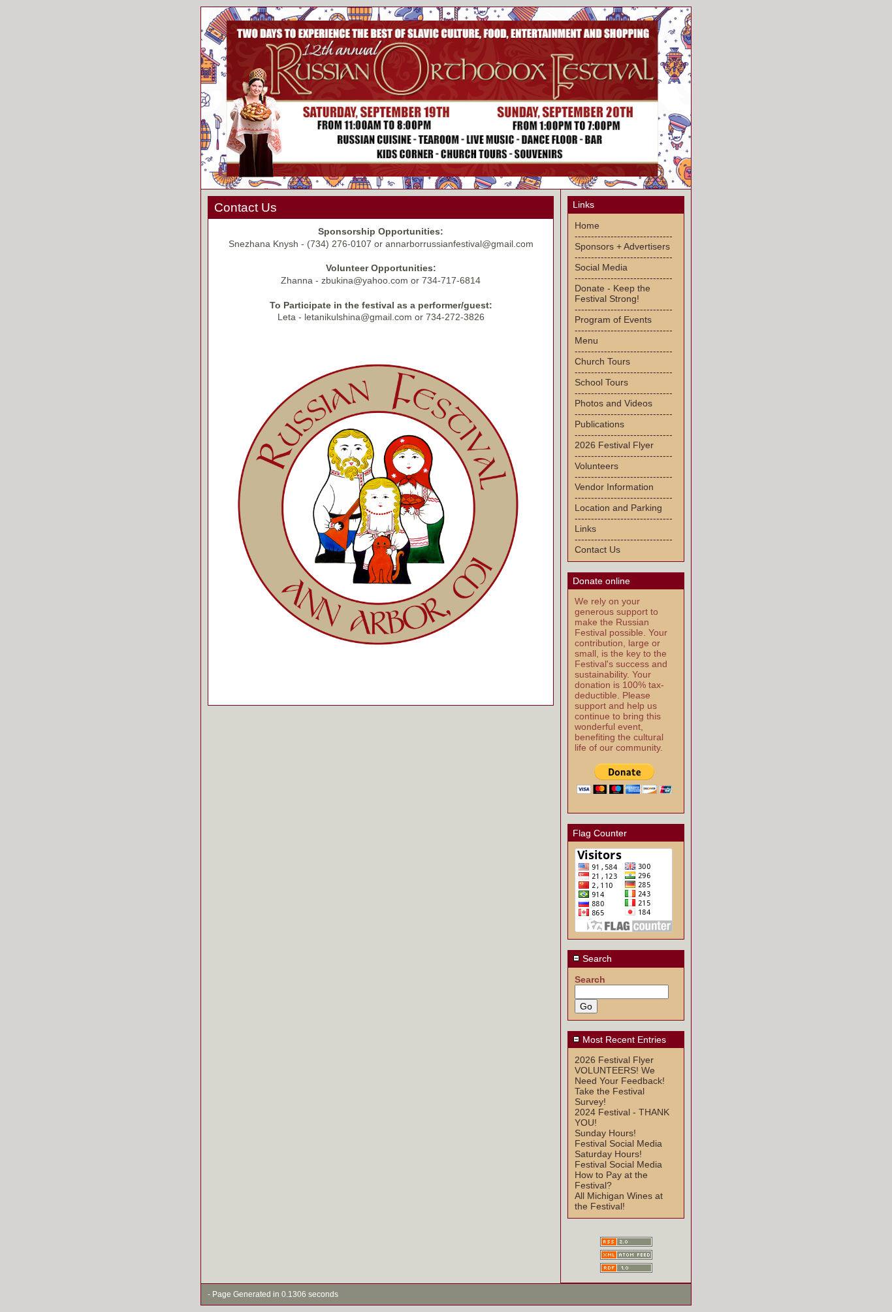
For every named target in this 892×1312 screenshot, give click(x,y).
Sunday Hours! (605, 1133)
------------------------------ (624, 236)
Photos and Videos (613, 403)
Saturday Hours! (608, 1154)
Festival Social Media (618, 1143)
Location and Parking (618, 507)
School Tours (601, 382)
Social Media (601, 267)
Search (596, 958)
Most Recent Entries (623, 1039)
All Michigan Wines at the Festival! (619, 1200)
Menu (586, 340)
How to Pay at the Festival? (611, 1180)
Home (587, 225)
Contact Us (597, 549)
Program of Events (613, 319)
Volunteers (596, 466)
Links (585, 528)
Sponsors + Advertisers (622, 246)
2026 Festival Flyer (614, 445)
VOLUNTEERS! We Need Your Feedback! (620, 1075)
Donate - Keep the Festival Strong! (612, 293)
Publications (599, 424)
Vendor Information (614, 487)
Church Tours (602, 361)
